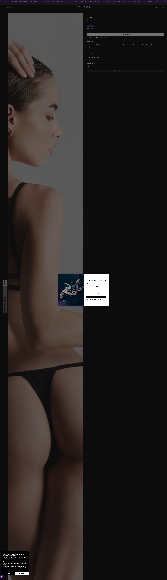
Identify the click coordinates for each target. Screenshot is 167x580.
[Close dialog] (107, 275)
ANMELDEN (96, 296)
